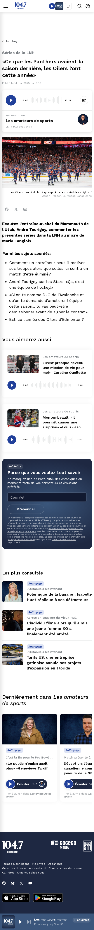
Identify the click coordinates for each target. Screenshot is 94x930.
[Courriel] (25, 209)
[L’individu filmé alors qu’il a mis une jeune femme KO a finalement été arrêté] (12, 620)
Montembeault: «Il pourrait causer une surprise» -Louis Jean (62, 422)
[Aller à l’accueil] (20, 8)
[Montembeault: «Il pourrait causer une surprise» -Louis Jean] (23, 418)
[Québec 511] (87, 850)
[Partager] (84, 100)
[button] (20, 921)
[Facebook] (6, 209)
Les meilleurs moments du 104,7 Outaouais (52, 919)
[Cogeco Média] (63, 848)
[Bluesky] (12, 883)
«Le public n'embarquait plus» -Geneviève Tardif (27, 765)
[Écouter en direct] (52, 6)
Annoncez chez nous (30, 872)
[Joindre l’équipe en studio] (68, 6)
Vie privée (38, 863)
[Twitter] (16, 209)
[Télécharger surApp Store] (16, 898)
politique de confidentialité (21, 539)
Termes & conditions (15, 863)
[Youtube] (30, 883)
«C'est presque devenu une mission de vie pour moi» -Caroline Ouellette (64, 368)
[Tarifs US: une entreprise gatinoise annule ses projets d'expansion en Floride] (12, 654)
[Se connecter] (88, 6)
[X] (21, 883)
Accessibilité (37, 868)
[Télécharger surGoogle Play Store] (48, 898)
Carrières (8, 872)
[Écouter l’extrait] (11, 100)
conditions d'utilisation (64, 539)
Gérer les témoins (14, 868)
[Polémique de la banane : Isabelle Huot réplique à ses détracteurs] (12, 591)
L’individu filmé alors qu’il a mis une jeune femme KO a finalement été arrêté (57, 628)
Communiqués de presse (65, 868)
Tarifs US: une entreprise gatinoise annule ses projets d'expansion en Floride (54, 663)
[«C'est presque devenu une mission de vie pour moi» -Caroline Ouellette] (23, 364)
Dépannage (55, 863)
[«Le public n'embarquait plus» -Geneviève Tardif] (29, 729)
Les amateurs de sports (29, 120)
